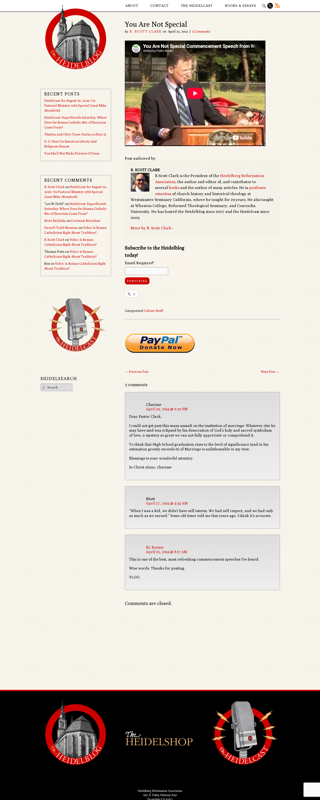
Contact (159, 6)
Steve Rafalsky (55, 221)
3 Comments (201, 31)
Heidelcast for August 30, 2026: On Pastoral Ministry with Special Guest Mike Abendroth (75, 105)
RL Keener (155, 547)
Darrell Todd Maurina (61, 228)
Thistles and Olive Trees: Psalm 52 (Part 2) (75, 134)
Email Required (140, 262)
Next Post (270, 372)
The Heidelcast (197, 6)
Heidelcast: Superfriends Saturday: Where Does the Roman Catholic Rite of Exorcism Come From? (75, 122)
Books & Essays (240, 6)
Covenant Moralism (85, 221)
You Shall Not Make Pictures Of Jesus (72, 153)
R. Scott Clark (145, 31)
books (174, 187)
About (131, 6)
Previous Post (137, 372)
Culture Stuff (153, 311)
